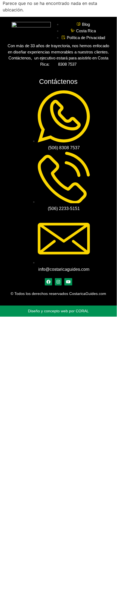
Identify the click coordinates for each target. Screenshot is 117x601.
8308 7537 (66, 64)
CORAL (82, 311)
